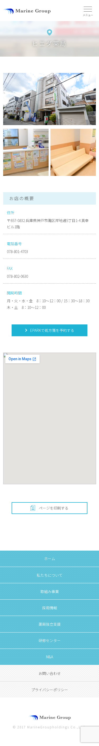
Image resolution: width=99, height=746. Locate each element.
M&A (49, 656)
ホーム (49, 558)
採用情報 (49, 607)
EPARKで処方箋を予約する (51, 330)
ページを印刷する (53, 508)
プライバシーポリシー (49, 689)
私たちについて (50, 575)
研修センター (50, 640)
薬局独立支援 (50, 624)
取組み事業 (49, 591)
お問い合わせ (50, 673)
